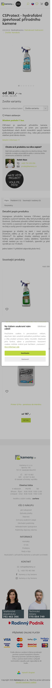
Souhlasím (25, 353)
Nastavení (25, 359)
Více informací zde (11, 347)
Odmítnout (42, 326)
